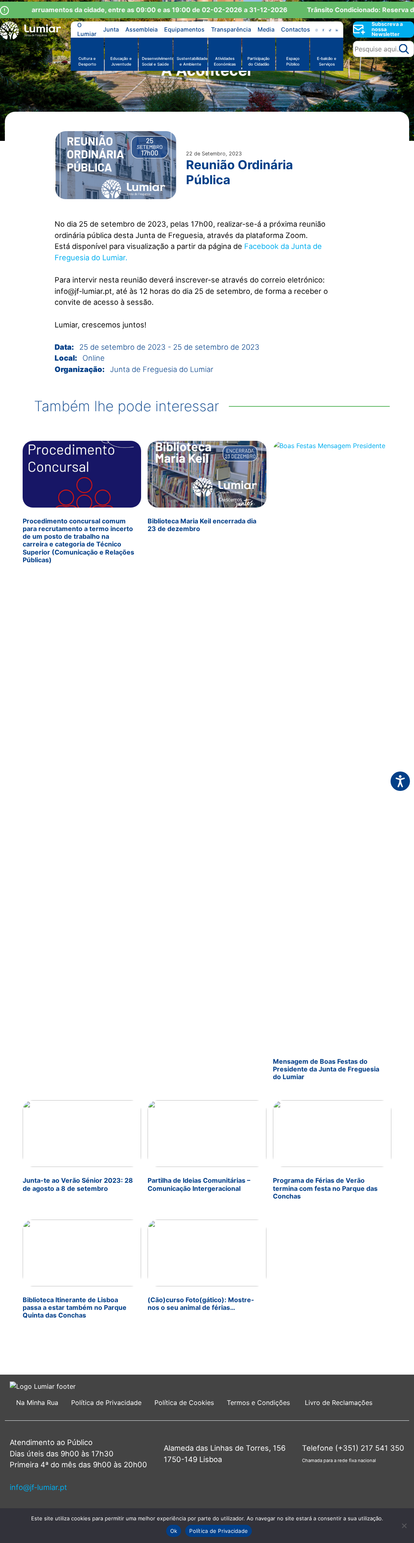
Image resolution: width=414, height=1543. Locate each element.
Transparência (231, 29)
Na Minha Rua (37, 1402)
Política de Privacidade (106, 1402)
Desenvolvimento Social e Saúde (157, 61)
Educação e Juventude (121, 61)
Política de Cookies (184, 1402)
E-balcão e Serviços (326, 61)
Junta (111, 29)
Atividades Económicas (225, 61)
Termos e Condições (259, 1402)
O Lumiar (87, 29)
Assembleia (141, 29)
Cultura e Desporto (87, 61)
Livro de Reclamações (338, 1402)
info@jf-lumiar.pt (38, 1487)
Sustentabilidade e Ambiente (192, 61)
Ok (173, 1531)
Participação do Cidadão (258, 61)
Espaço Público (293, 61)
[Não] (404, 1526)
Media (266, 29)
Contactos (295, 29)
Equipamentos (184, 29)
